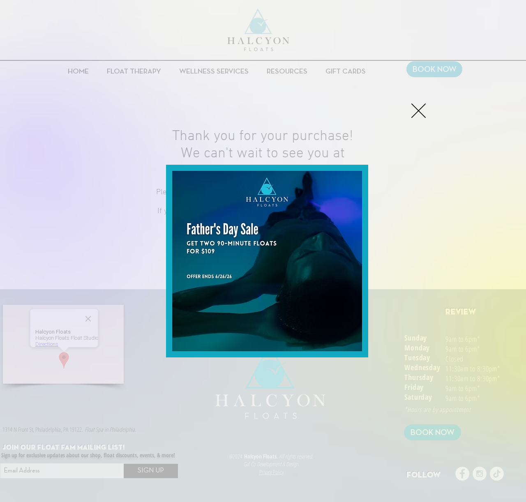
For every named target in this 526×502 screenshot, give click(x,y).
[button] (418, 111)
